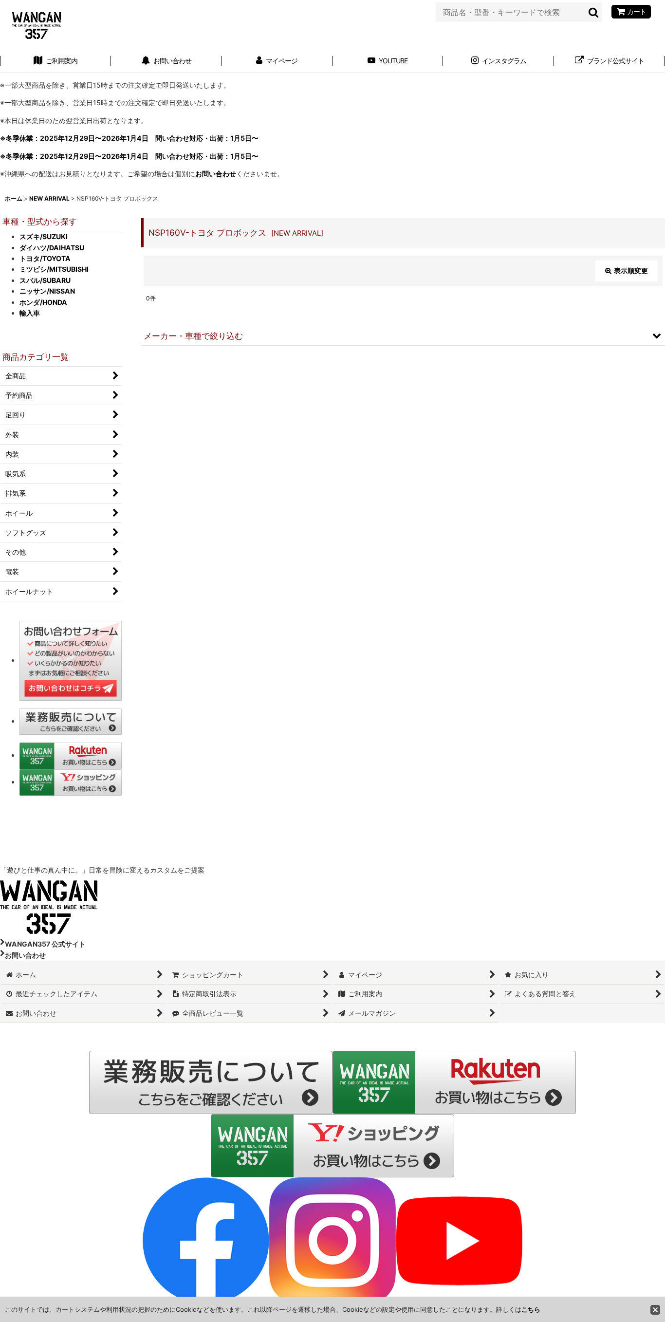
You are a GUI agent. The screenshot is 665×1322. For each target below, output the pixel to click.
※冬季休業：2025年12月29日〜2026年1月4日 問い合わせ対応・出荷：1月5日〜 (129, 138)
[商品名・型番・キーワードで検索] (594, 12)
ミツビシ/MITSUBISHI (54, 269)
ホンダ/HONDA (43, 302)
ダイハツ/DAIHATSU (51, 247)
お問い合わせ (215, 173)
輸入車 (29, 313)
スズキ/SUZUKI (43, 236)
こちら (530, 1309)
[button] (403, 335)
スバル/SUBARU (45, 280)
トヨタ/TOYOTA (45, 258)
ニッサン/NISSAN (47, 291)
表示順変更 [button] (631, 270)
